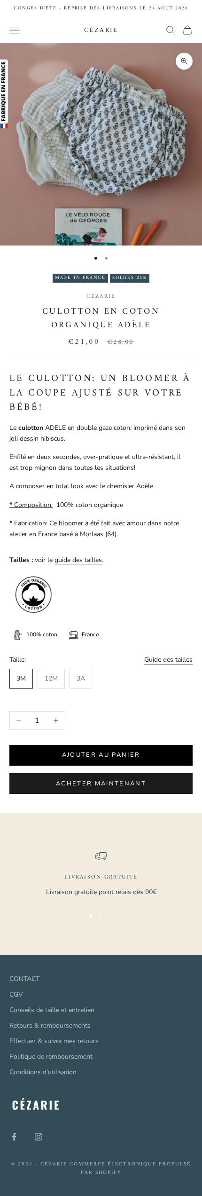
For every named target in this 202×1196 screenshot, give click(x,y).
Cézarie (101, 296)
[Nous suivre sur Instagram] (38, 1136)
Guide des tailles (168, 659)
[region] (101, 874)
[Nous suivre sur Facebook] (14, 1136)
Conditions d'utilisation (43, 1072)
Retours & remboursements (50, 1025)
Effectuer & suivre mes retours (54, 1041)
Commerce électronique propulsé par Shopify (130, 1168)
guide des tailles (78, 559)
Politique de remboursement (51, 1056)
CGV (16, 994)
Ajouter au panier (101, 755)
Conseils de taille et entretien (51, 1010)
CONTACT (24, 978)
